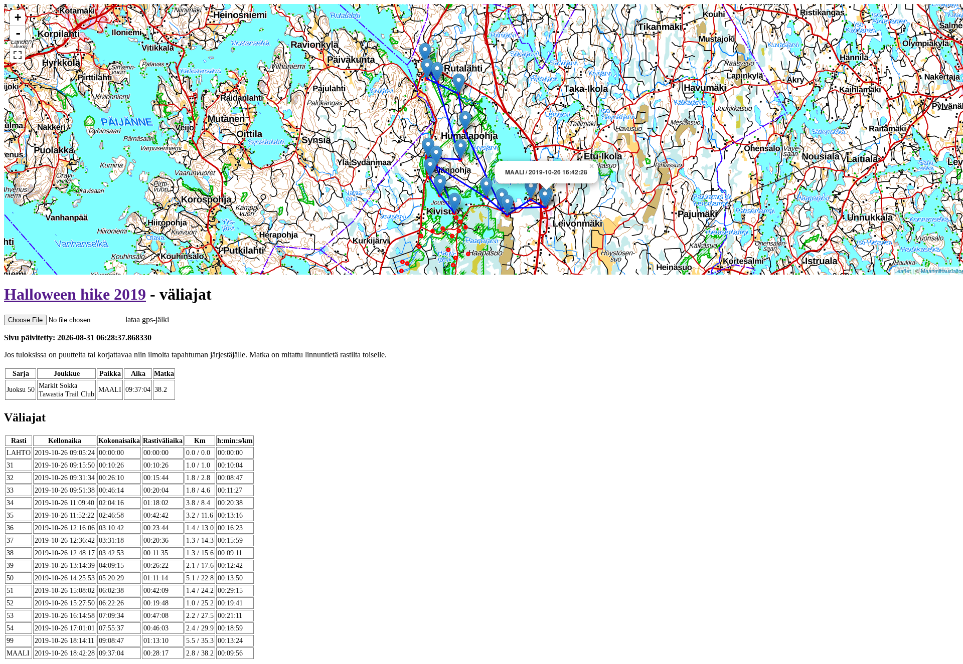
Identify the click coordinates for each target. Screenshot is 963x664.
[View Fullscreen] (17, 55)
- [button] (18, 33)
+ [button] (18, 17)
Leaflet (902, 271)
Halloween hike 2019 (75, 294)
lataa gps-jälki (146, 319)
